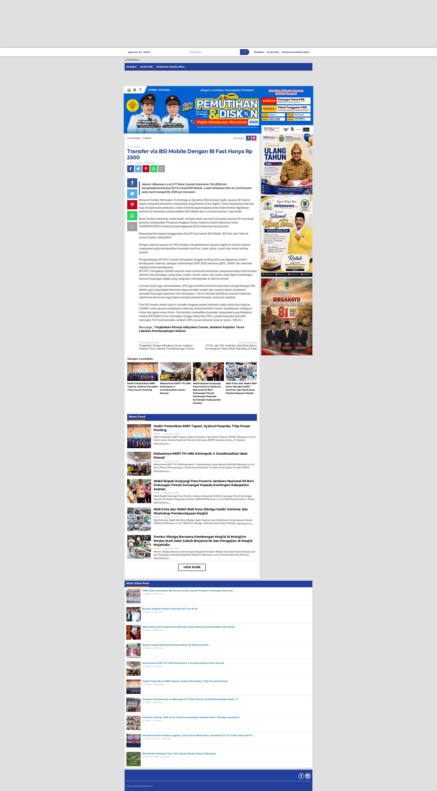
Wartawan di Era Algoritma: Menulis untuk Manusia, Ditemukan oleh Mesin (188, 626)
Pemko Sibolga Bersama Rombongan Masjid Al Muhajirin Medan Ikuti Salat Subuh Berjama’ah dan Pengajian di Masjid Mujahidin (203, 541)
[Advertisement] (102, 24)
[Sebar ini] (130, 168)
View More (192, 567)
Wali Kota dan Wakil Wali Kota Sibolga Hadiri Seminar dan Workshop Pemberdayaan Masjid (201, 511)
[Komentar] (161, 168)
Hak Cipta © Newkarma (139, 786)
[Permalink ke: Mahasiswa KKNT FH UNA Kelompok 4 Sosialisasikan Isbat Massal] (175, 371)
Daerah (139, 163)
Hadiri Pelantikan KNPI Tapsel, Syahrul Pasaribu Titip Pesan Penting (142, 386)
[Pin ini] (146, 168)
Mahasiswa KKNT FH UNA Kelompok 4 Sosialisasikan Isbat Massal (183, 663)
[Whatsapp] (153, 168)
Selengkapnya (161, 443)
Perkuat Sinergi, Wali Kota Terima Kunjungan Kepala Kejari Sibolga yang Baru (190, 717)
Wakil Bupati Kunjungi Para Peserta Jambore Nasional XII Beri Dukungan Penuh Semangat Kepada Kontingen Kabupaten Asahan (207, 393)
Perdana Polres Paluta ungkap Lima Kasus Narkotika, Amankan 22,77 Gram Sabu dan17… (197, 735)
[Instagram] (254, 138)
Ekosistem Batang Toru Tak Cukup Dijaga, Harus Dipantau (179, 753)
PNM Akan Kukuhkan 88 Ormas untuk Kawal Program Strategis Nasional (187, 590)
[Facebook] (248, 138)
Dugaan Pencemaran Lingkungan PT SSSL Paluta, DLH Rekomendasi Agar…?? (190, 699)
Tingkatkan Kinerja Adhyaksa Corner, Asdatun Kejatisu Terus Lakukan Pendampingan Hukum (167, 345)
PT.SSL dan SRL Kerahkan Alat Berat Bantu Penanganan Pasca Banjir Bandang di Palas (231, 345)
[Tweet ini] (138, 168)
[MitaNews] (132, 59)
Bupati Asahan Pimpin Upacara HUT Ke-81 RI (170, 608)
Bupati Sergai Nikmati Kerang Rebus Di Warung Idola (175, 644)
